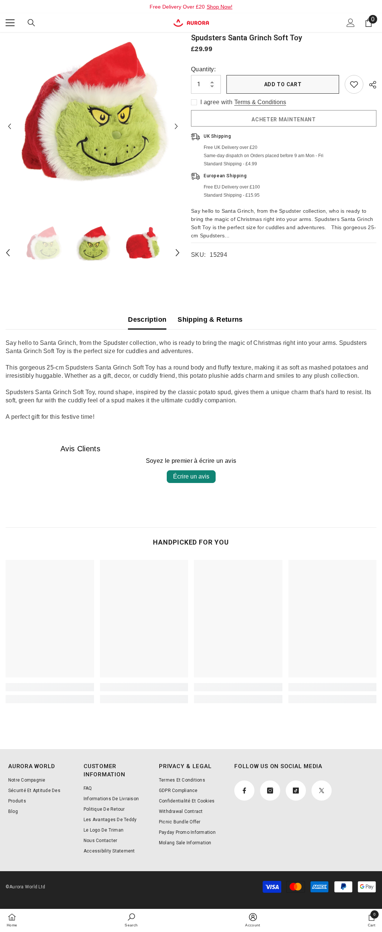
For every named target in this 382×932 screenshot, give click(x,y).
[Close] (278, 379)
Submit (191, 468)
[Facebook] (168, 498)
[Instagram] (183, 498)
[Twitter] (214, 498)
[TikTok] (199, 498)
